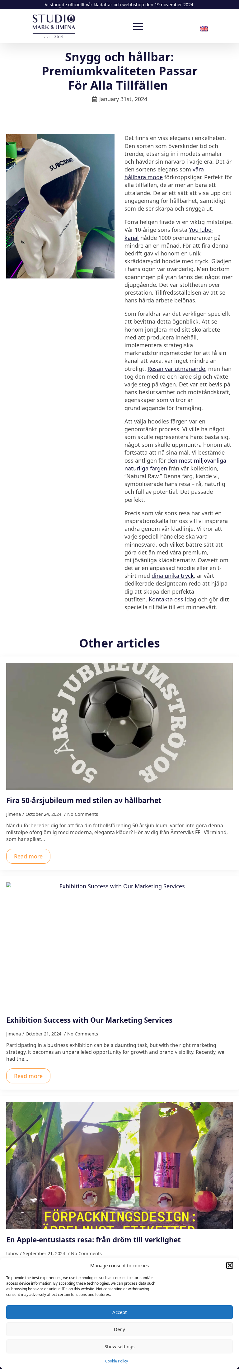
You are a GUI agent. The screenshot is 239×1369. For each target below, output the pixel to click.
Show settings (119, 1346)
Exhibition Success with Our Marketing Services (89, 1020)
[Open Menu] (138, 26)
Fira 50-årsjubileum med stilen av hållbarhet (84, 800)
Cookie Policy (116, 1361)
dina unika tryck (173, 575)
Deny (119, 1329)
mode (155, 177)
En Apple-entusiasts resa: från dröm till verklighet (93, 1240)
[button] (230, 1265)
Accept (119, 1312)
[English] (206, 28)
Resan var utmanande (176, 368)
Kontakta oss (166, 599)
